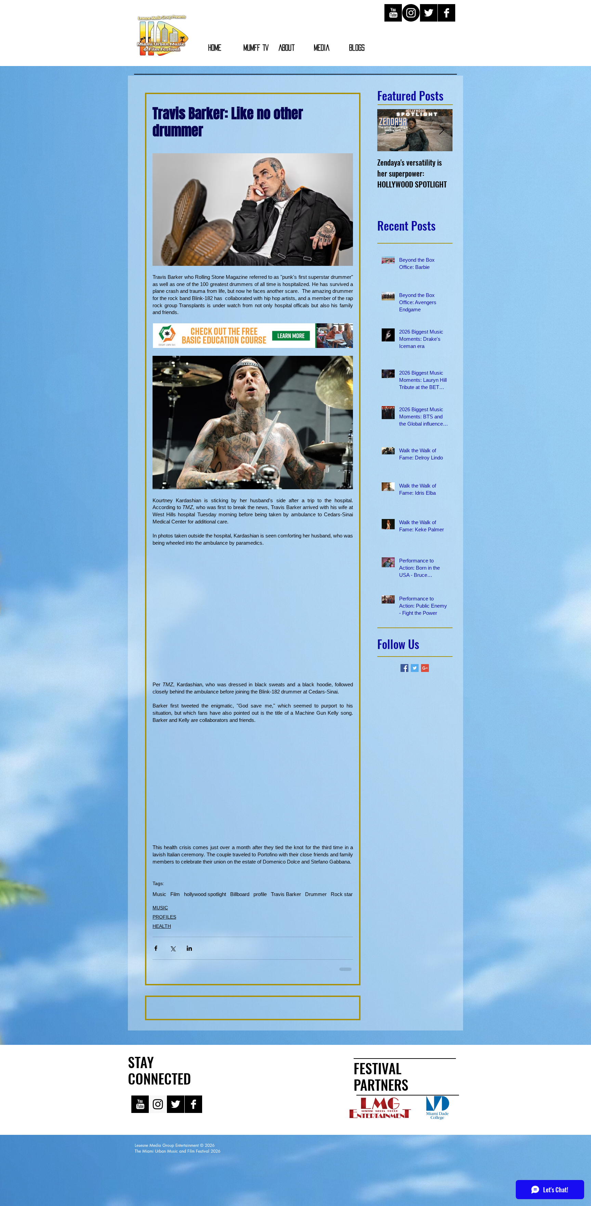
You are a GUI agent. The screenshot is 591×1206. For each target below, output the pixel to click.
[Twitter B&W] (428, 13)
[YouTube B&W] (393, 13)
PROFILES (164, 917)
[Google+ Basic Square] (425, 668)
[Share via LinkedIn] (189, 948)
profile (260, 894)
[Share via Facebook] (156, 948)
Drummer (316, 894)
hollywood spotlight (205, 894)
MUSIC (160, 907)
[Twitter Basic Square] (415, 668)
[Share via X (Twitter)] (172, 948)
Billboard (239, 894)
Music (159, 894)
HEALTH (162, 926)
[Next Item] (441, 130)
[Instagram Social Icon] (158, 1152)
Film (175, 894)
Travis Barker (286, 894)
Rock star (342, 894)
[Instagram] (411, 13)
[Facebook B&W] (446, 13)
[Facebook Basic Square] (404, 668)
